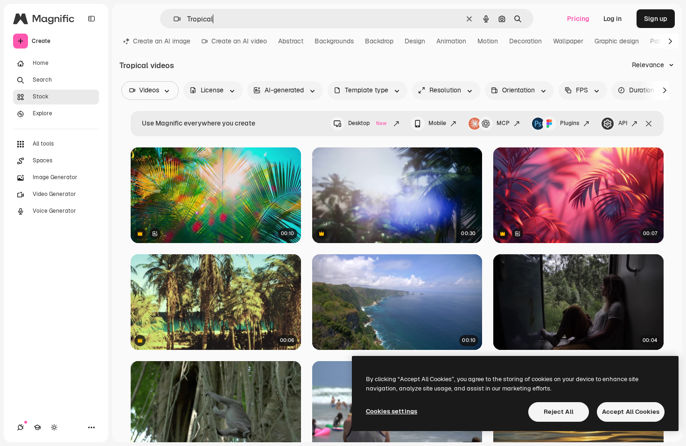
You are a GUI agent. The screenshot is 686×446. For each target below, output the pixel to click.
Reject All (559, 412)
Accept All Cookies (630, 412)
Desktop (367, 123)
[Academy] (37, 427)
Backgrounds (334, 41)
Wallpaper (568, 41)
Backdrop (379, 41)
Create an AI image (161, 41)
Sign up (655, 18)
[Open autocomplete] (173, 18)
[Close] (648, 123)
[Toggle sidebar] (91, 18)
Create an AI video (239, 41)
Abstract (290, 41)
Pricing (578, 18)
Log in (612, 18)
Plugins (569, 123)
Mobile (437, 123)
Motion (487, 41)
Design (415, 41)
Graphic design (617, 41)
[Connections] (20, 427)
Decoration (525, 41)
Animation (451, 41)
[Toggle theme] (54, 427)
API (622, 123)
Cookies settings (391, 411)
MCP (503, 123)
